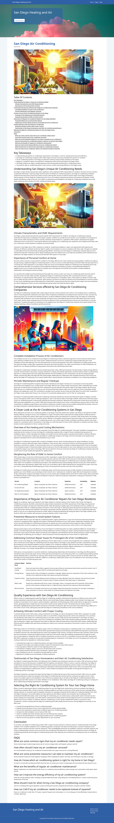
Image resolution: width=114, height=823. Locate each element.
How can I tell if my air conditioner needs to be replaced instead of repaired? (37, 148)
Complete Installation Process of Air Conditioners (29, 109)
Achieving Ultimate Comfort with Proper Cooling (29, 126)
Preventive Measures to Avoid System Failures (28, 121)
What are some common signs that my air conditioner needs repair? (35, 135)
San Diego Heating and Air (28, 809)
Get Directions (19, 20)
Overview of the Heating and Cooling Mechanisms (30, 115)
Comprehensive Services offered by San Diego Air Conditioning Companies (36, 107)
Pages (96, 2)
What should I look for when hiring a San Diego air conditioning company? (37, 147)
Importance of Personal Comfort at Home (27, 106)
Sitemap (92, 813)
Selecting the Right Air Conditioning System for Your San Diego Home (34, 130)
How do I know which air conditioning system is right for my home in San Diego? (38, 141)
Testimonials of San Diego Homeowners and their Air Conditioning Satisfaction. (38, 128)
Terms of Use (94, 809)
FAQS (15, 134)
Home (92, 2)
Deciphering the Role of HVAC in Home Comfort (29, 117)
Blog (101, 2)
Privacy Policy (94, 811)
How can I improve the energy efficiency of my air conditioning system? (36, 145)
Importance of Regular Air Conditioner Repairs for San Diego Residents (35, 119)
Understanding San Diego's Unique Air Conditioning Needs (31, 102)
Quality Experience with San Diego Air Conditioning (29, 124)
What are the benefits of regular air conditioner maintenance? (33, 143)
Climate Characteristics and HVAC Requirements (29, 104)
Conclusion (17, 132)
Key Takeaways (18, 100)
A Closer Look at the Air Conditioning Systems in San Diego (31, 113)
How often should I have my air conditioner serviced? (30, 137)
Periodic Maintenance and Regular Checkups (28, 111)
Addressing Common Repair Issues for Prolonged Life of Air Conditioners (36, 122)
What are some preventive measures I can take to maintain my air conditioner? (38, 139)
